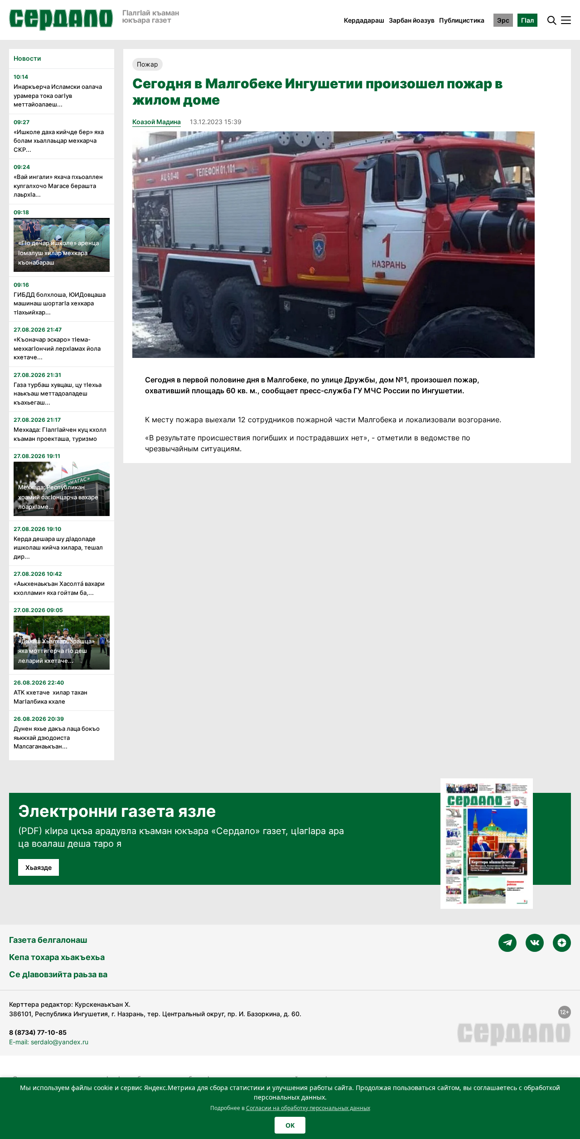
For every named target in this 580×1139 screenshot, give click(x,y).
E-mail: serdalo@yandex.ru (48, 1042)
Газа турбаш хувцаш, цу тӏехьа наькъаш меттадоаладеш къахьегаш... (58, 393)
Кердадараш (364, 20)
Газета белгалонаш (48, 940)
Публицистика (461, 20)
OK (290, 1125)
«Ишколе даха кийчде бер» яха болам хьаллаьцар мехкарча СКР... (59, 140)
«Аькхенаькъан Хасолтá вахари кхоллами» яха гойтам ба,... (59, 588)
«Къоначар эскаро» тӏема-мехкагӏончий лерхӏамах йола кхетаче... (57, 348)
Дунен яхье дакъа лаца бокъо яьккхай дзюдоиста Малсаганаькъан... (57, 737)
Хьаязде (38, 867)
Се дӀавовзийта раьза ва (58, 974)
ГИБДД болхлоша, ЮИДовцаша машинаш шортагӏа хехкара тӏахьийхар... (60, 303)
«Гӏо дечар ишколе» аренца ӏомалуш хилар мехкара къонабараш (58, 252)
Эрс (503, 20)
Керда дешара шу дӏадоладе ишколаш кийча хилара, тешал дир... (58, 547)
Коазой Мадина (156, 121)
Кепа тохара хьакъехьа (57, 957)
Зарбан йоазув (412, 20)
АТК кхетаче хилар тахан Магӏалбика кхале (50, 697)
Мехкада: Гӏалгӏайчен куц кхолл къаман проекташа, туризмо (60, 434)
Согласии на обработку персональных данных (308, 1108)
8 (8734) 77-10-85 (38, 1032)
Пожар (147, 64)
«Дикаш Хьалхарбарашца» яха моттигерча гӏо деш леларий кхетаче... (56, 650)
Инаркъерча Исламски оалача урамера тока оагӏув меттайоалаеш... (58, 95)
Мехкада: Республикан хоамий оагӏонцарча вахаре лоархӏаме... (58, 496)
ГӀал (527, 20)
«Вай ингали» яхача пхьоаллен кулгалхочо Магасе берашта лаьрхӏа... (58, 185)
